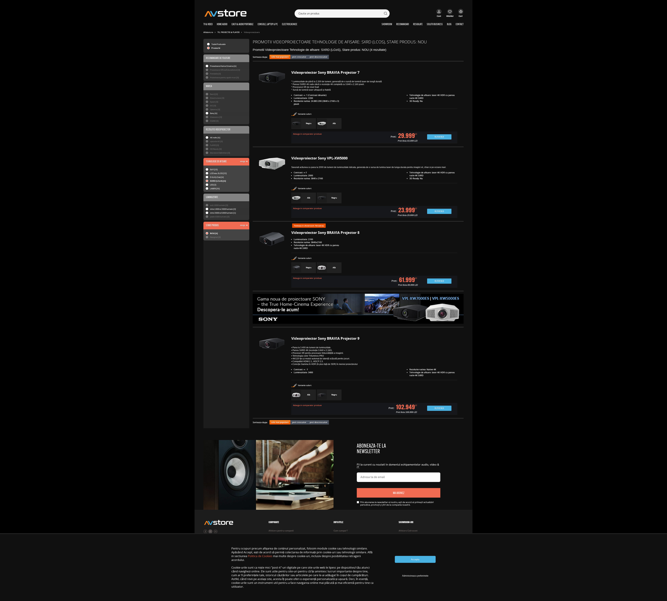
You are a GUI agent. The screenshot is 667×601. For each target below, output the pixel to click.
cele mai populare (280, 56)
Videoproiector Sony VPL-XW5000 (319, 158)
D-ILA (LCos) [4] (217, 177)
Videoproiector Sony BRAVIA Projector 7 (325, 72)
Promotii (215, 48)
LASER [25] (215, 188)
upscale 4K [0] (216, 141)
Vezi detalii (439, 137)
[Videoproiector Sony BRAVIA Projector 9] (272, 376)
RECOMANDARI (402, 24)
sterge (242, 161)
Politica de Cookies (260, 556)
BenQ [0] (214, 94)
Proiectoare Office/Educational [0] (225, 70)
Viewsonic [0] (216, 117)
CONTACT (460, 24)
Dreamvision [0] (217, 98)
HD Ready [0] (216, 149)
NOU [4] (214, 233)
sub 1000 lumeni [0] (219, 205)
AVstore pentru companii (281, 531)
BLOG (449, 24)
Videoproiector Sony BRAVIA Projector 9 (325, 338)
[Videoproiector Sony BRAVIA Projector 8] (272, 259)
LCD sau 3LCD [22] (218, 173)
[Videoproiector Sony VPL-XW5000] (272, 187)
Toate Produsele (218, 44)
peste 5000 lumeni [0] (219, 216)
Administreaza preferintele (415, 575)
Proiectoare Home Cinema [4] (223, 66)
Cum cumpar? (341, 531)
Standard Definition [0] (220, 152)
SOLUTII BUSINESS (435, 24)
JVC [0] (213, 105)
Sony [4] (213, 113)
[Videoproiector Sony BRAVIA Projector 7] (272, 107)
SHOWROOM (387, 24)
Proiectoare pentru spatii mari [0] (224, 77)
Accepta (415, 559)
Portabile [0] (215, 73)
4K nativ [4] (215, 137)
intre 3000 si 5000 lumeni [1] (223, 212)
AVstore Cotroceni (408, 531)
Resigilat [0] (215, 237)
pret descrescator (318, 56)
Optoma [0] (215, 109)
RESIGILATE (418, 24)
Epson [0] (214, 101)
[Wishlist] (450, 15)
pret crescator (299, 56)
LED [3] (213, 184)
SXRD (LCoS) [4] (218, 181)
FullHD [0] (214, 145)
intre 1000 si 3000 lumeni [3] (223, 209)
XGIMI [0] (214, 121)
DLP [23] (214, 169)
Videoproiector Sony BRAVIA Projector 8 (325, 232)
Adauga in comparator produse (307, 134)
